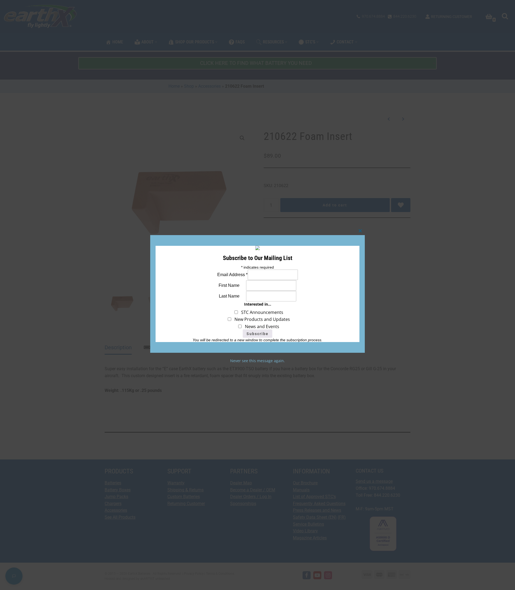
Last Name (229, 296)
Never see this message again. (257, 360)
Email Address (232, 274)
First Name (229, 285)
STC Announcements (260, 312)
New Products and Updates (260, 319)
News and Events (260, 326)
